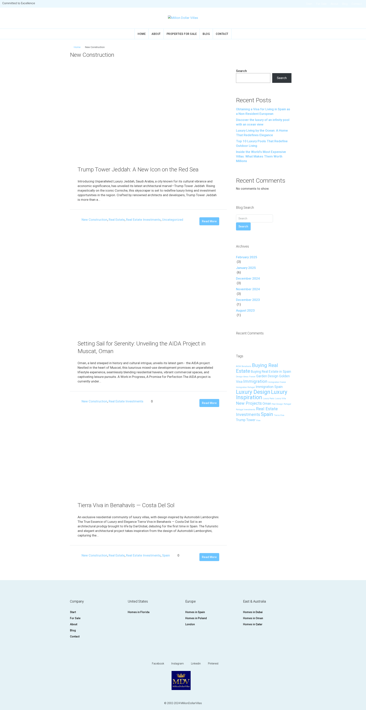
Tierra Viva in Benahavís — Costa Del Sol (126, 505)
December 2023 (248, 300)
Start (309, 4)
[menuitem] (358, 18)
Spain (166, 555)
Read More (209, 221)
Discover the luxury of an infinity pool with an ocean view (262, 122)
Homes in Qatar (252, 624)
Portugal (287, 404)
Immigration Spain (269, 387)
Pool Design (277, 404)
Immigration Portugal (245, 387)
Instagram (177, 663)
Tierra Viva (279, 415)
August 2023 (245, 310)
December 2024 (248, 278)
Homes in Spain (195, 612)
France (252, 376)
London (190, 624)
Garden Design (267, 376)
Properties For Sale (182, 33)
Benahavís (246, 366)
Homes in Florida (138, 612)
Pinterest (212, 663)
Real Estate (117, 219)
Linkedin (195, 663)
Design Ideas (242, 376)
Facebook (157, 663)
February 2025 (246, 257)
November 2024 (248, 289)
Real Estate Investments (143, 219)
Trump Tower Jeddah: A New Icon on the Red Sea (138, 169)
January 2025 (246, 268)
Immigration (255, 381)
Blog (345, 4)
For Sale (321, 4)
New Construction (94, 219)
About (334, 4)
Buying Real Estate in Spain (271, 371)
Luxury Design (253, 392)
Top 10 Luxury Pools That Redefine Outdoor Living (262, 143)
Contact (357, 4)
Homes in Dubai (253, 612)
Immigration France (277, 382)
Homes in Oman (253, 618)
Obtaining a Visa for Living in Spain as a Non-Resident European (263, 111)
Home (142, 33)
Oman (266, 403)
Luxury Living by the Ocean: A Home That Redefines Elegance (262, 133)
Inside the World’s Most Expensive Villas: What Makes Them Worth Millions (261, 156)
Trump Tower (245, 420)
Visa (258, 420)
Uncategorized (172, 219)
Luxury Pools (268, 398)
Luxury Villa (280, 398)
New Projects (249, 403)
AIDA (238, 366)
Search (241, 71)
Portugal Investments (245, 409)
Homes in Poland (196, 618)
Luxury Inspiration (261, 395)
